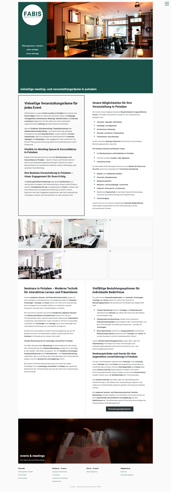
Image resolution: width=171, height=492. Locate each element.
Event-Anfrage (32, 53)
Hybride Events (56, 481)
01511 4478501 (32, 49)
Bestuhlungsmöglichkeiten (119, 409)
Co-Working (55, 475)
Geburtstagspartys (91, 472)
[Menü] (167, 3)
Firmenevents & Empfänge (60, 478)
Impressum (124, 472)
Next (148, 29)
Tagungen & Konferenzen (59, 472)
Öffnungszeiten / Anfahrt (32, 46)
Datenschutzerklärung (127, 475)
